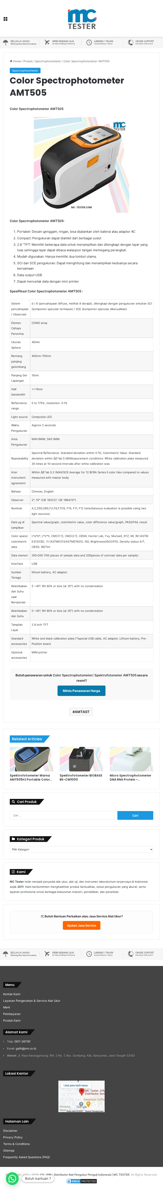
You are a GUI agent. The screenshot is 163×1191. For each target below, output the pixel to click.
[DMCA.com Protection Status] (81, 1183)
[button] (12, 1178)
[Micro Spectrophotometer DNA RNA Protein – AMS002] (131, 759)
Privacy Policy (13, 1137)
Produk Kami (11, 1020)
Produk (28, 61)
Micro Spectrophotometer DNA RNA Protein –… (130, 777)
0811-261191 (22, 1041)
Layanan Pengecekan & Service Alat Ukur (31, 1000)
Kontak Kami (11, 994)
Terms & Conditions (16, 1144)
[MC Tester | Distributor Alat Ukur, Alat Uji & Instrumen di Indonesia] (81, 18)
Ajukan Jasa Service (81, 925)
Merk (6, 1007)
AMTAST (82, 712)
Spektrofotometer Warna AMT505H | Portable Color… (31, 777)
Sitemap (8, 1150)
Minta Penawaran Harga (81, 691)
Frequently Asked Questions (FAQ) (26, 1157)
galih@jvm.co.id (26, 1048)
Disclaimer (10, 1130)
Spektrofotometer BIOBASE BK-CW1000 (81, 777)
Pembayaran (12, 1014)
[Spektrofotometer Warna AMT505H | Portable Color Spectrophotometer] (31, 759)
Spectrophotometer (48, 61)
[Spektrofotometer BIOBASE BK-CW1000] (81, 759)
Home (16, 61)
